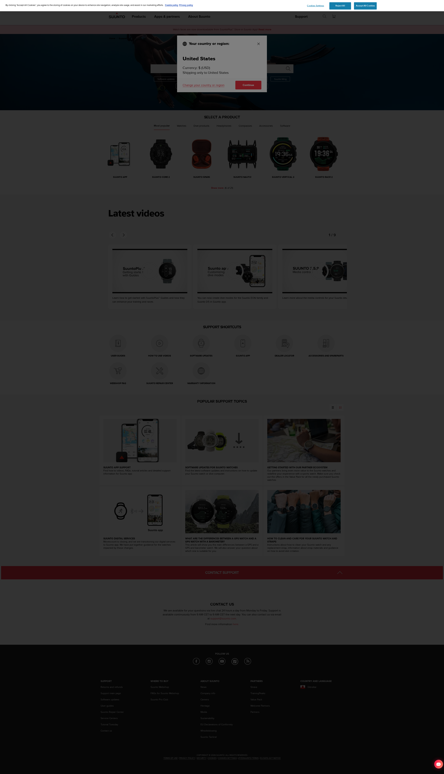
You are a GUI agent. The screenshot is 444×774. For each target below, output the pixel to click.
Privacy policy (186, 5)
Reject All (340, 5)
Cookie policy (171, 5)
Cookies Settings (315, 5)
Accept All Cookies (365, 5)
